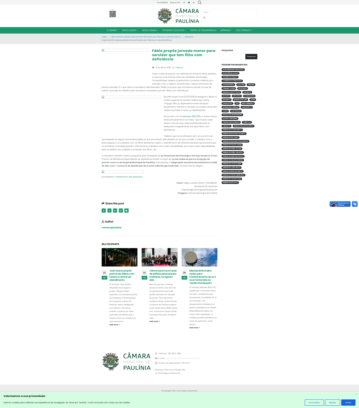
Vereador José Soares (232, 164)
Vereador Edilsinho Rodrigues (235, 141)
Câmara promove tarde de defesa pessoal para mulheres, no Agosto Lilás (163, 275)
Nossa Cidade (129, 30)
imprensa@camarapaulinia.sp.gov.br (182, 358)
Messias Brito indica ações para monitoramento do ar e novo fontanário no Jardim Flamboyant (202, 277)
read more (114, 325)
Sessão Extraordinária (232, 115)
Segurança (236, 111)
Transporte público (231, 122)
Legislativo (227, 103)
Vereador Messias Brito (232, 171)
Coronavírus (228, 85)
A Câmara (111, 30)
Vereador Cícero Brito (232, 130)
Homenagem (249, 96)
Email (126, 210)
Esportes (237, 96)
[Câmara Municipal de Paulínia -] (178, 15)
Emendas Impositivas (231, 92)
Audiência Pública (230, 77)
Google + (121, 210)
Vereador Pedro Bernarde (233, 175)
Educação (242, 88)
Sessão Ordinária (230, 119)
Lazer (252, 100)
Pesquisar (227, 50)
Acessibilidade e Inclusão (233, 70)
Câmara (251, 85)
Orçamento (247, 107)
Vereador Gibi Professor (233, 156)
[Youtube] (189, 2)
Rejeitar (332, 402)
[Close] (356, 394)
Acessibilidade (162, 3)
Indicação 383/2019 (191, 116)
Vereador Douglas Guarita (234, 134)
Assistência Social (230, 73)
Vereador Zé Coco (230, 183)
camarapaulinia (112, 227)
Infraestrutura (240, 100)
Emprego (247, 92)
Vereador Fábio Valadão (233, 152)
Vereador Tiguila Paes (232, 179)
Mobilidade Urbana (230, 107)
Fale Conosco (243, 30)
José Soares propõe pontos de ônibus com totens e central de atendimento (121, 275)
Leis (237, 103)
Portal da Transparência (203, 30)
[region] (179, 400)
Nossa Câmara (149, 30)
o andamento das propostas (128, 176)
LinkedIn (115, 210)
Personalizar (314, 402)
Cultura (240, 85)
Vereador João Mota (231, 168)
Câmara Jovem (229, 88)
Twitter (109, 210)
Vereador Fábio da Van (232, 149)
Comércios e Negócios (232, 81)
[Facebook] (184, 2)
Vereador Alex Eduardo (243, 126)
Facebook (104, 210)
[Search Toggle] (200, 2)
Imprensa (225, 30)
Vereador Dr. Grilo (230, 137)
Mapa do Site (175, 3)
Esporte (226, 96)
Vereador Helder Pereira (233, 160)
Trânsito (226, 126)
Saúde (225, 111)
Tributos (247, 122)
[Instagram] (194, 2)
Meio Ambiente (248, 103)
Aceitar (348, 402)
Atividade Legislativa (173, 30)
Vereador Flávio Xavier (232, 145)
